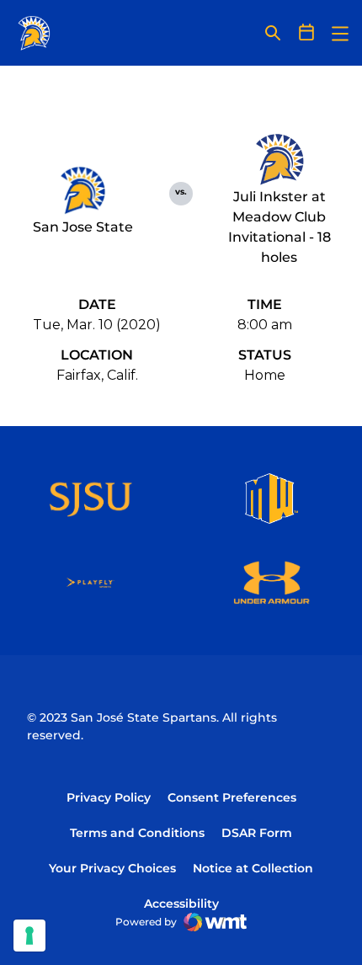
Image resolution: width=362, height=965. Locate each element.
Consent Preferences (232, 797)
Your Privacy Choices (112, 868)
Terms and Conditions (137, 832)
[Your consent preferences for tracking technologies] (29, 936)
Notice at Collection (253, 868)
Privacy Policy (109, 797)
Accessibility (181, 903)
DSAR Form (256, 832)
